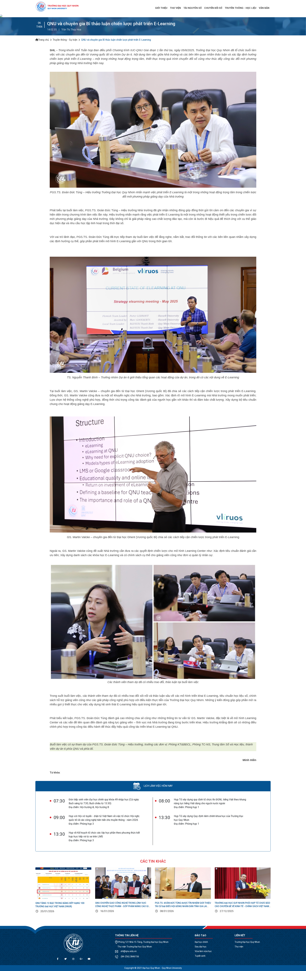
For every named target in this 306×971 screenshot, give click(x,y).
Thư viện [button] (175, 8)
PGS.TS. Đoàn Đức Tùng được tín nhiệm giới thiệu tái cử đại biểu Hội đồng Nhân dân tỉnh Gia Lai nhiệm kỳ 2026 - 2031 (183, 906)
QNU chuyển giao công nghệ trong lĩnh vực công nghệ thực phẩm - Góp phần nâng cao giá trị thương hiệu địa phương (122, 906)
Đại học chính (201, 942)
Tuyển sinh (200, 956)
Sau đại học (200, 946)
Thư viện (239, 946)
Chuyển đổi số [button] (213, 8)
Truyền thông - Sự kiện (65, 39)
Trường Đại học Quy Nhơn (247, 942)
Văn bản (264, 8)
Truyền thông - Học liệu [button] (240, 8)
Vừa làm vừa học (203, 951)
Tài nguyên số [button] (192, 8)
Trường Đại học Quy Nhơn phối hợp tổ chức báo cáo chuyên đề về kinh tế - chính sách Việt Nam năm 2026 (242, 906)
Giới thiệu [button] (161, 8)
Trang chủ (43, 39)
